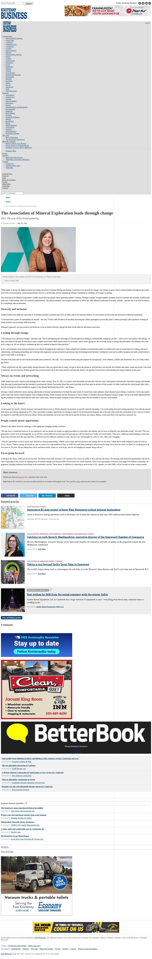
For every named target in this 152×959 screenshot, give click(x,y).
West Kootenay (11, 91)
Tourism (9, 129)
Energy (8, 105)
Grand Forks (10, 61)
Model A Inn (16, 832)
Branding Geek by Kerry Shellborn (19, 147)
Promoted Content (12, 133)
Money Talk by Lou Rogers (16, 143)
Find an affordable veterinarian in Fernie (18, 780)
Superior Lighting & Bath (21, 762)
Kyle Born (42, 549)
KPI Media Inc (40, 938)
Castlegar (9, 42)
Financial (9, 111)
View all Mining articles (11, 618)
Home (8, 197)
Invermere (9, 63)
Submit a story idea (13, 166)
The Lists (5, 135)
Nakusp (8, 69)
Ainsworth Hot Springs (14, 38)
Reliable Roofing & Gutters (21, 818)
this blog (21, 477)
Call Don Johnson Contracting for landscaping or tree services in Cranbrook (33, 773)
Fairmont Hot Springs (14, 55)
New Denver (10, 73)
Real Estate (10, 121)
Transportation (11, 131)
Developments (11, 101)
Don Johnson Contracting (21, 776)
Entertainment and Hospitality (17, 107)
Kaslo (8, 65)
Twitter (29, 495)
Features (5, 93)
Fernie (8, 57)
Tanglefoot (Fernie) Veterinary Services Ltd (28, 783)
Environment (10, 109)
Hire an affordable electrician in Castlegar (19, 766)
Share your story (34, 946)
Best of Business (12, 137)
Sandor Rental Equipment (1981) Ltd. (50, 607)
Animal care (10, 97)
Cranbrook (10, 46)
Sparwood (9, 87)
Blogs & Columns (9, 141)
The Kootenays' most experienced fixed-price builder (22, 808)
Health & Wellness (12, 117)
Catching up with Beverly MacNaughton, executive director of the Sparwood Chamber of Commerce (85, 537)
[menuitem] (78, 38)
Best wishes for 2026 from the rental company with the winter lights (67, 594)
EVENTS (4, 847)
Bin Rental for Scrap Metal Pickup (15, 836)
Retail (8, 123)
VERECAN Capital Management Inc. (25, 825)
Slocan (8, 85)
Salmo (8, 83)
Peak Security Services (20, 790)
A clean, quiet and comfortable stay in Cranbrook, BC (23, 829)
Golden (8, 59)
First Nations (10, 113)
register (77, 481)
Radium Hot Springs (13, 75)
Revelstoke (10, 77)
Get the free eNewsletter (17, 946)
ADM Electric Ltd (19, 769)
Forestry (9, 115)
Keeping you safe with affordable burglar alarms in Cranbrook (27, 787)
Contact (5, 162)
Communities (7, 36)
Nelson (8, 71)
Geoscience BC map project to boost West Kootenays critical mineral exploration (73, 509)
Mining (8, 119)
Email (67, 495)
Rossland (9, 81)
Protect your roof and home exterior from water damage (23, 815)
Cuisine (8, 99)
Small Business (11, 125)
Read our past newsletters (87, 949)
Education (9, 103)
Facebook (11, 495)
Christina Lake (11, 44)
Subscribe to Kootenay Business (18, 159)
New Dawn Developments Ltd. (23, 811)
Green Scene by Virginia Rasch (17, 145)
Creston (8, 48)
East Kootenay (11, 50)
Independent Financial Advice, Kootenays (17, 822)
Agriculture (10, 95)
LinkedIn (48, 495)
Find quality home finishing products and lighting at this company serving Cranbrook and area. (40, 758)
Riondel (9, 79)
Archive (5, 155)
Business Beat (11, 151)
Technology (10, 127)
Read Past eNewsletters (14, 157)
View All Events (7, 852)
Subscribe (9, 168)
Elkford (8, 52)
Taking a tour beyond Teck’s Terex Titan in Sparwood (58, 564)
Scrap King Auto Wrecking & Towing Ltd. (27, 839)
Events (57, 949)
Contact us (10, 164)
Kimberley (10, 67)
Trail (7, 89)
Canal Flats (10, 40)
